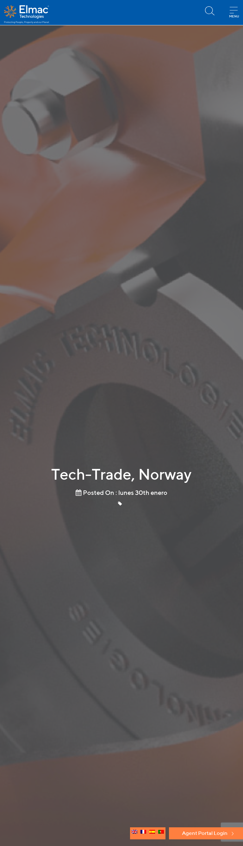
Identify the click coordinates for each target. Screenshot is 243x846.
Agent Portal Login (204, 833)
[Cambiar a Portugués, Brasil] (161, 833)
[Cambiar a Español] (152, 833)
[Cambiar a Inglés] (134, 833)
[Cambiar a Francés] (143, 833)
